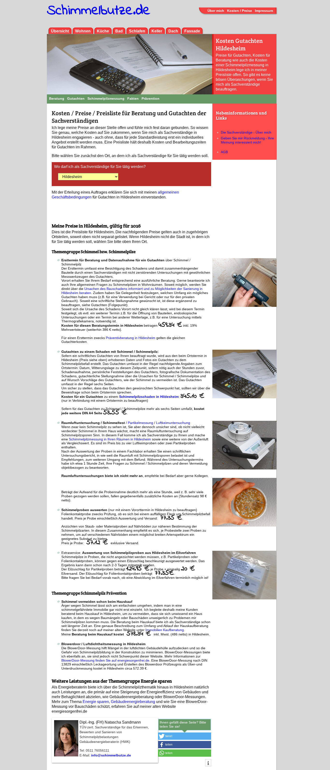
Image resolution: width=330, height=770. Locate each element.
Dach (173, 31)
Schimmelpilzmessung (105, 98)
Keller (156, 31)
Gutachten (76, 98)
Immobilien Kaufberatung (164, 630)
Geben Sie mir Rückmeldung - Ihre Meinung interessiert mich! (247, 140)
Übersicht (60, 31)
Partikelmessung (140, 423)
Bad (119, 31)
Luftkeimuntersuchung (173, 423)
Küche (103, 31)
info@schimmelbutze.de (111, 755)
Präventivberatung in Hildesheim (131, 338)
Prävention (150, 98)
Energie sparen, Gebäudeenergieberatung (119, 702)
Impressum (264, 11)
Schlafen (137, 31)
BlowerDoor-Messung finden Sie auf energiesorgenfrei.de (105, 660)
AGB (224, 152)
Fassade (192, 31)
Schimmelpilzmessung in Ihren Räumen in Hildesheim (110, 439)
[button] (184, 736)
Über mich (216, 11)
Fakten (133, 98)
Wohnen (83, 31)
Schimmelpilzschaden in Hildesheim (149, 397)
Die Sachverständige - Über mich (246, 132)
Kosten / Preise (239, 11)
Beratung (56, 98)
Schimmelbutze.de (98, 11)
